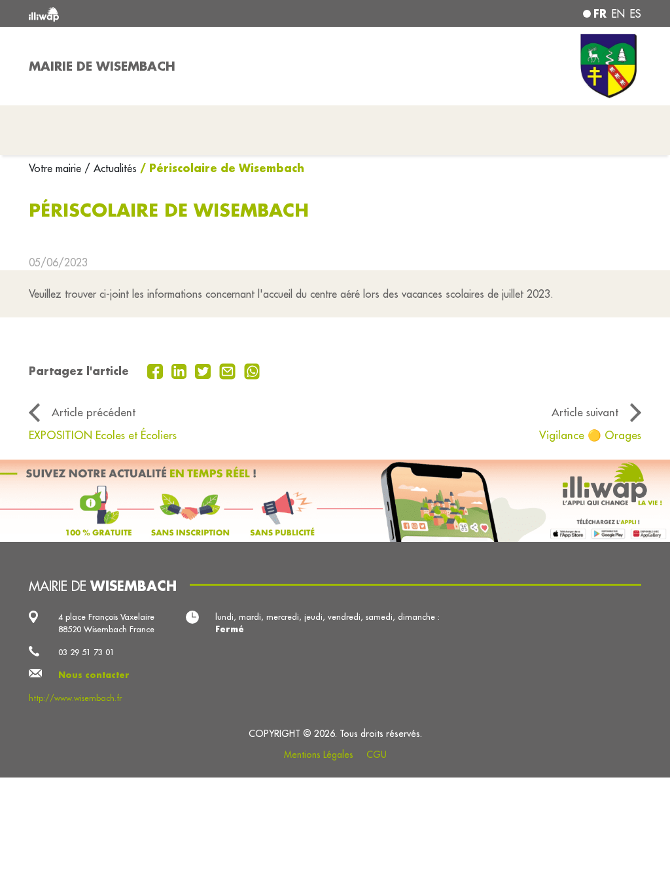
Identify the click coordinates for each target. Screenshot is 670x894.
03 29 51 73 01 (86, 652)
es (635, 13)
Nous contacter (94, 675)
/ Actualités (110, 168)
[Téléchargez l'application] (335, 501)
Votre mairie (56, 168)
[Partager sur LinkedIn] (181, 369)
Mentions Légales (318, 754)
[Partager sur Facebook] (157, 369)
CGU (376, 754)
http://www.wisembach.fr (75, 697)
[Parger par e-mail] (229, 369)
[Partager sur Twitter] (204, 369)
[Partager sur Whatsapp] (252, 369)
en (618, 13)
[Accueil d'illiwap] (152, 13)
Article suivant (585, 412)
